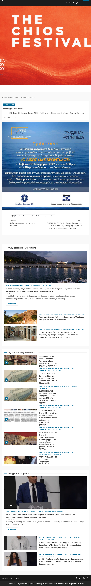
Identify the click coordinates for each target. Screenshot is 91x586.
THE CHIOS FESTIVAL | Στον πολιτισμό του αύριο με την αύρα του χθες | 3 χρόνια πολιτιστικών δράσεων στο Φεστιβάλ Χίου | (64, 224)
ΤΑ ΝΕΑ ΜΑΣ (47, 285)
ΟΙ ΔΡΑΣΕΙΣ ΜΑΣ (9, 104)
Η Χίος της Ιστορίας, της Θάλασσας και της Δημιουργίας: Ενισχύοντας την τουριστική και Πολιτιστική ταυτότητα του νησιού (20, 333)
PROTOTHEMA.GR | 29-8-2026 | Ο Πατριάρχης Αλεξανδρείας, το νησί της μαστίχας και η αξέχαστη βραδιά (20, 462)
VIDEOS (33, 511)
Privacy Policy (14, 578)
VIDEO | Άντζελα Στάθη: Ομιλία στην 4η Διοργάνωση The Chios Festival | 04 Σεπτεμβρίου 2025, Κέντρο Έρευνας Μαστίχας (20, 559)
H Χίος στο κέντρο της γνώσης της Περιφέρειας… (22, 223)
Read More (12, 303)
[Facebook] (66, 2)
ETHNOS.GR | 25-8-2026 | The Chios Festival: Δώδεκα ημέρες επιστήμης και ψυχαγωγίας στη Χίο (20, 359)
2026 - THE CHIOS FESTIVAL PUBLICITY (51, 368)
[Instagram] (70, 2)
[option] (45, 359)
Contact (5, 578)
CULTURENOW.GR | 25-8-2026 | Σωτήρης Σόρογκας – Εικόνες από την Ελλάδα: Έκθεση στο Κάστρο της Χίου (20, 394)
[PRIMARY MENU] (77, 88)
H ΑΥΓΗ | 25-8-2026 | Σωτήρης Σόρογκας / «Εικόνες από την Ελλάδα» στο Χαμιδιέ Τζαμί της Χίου (20, 376)
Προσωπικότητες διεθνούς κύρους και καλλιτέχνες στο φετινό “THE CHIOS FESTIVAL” (20, 317)
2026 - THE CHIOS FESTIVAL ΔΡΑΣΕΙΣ (17, 285)
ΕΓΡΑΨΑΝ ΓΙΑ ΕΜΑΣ (45, 370)
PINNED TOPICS (69, 368)
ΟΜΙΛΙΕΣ (52, 511)
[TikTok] (76, 2)
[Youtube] (73, 2)
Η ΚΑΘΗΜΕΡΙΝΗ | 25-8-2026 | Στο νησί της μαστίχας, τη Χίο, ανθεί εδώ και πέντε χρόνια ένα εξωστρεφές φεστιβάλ (20, 415)
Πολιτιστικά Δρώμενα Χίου (45, 216)
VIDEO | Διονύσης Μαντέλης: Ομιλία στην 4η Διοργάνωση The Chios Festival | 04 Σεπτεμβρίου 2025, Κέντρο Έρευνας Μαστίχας (45, 492)
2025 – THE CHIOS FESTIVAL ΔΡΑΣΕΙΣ (18, 511)
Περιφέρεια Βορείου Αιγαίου (25, 216)
